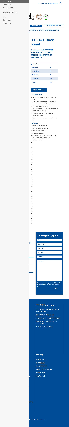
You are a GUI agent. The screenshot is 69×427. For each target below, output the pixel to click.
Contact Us (36, 26)
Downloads (40, 373)
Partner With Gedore (54, 26)
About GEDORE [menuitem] (8, 8)
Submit (55, 289)
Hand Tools (40, 363)
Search (61, 3)
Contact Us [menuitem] (7, 23)
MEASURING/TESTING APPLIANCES (48, 318)
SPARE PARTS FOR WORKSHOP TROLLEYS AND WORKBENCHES (42, 52)
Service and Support (44, 369)
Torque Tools (41, 360)
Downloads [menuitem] (7, 20)
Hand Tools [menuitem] (7, 5)
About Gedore (41, 366)
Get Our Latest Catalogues (48, 3)
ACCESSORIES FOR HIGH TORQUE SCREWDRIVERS (47, 311)
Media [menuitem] (5, 17)
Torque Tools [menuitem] (7, 1)
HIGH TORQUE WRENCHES (45, 315)
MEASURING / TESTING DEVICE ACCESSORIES (46, 322)
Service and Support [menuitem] (10, 12)
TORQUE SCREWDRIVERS (44, 327)
